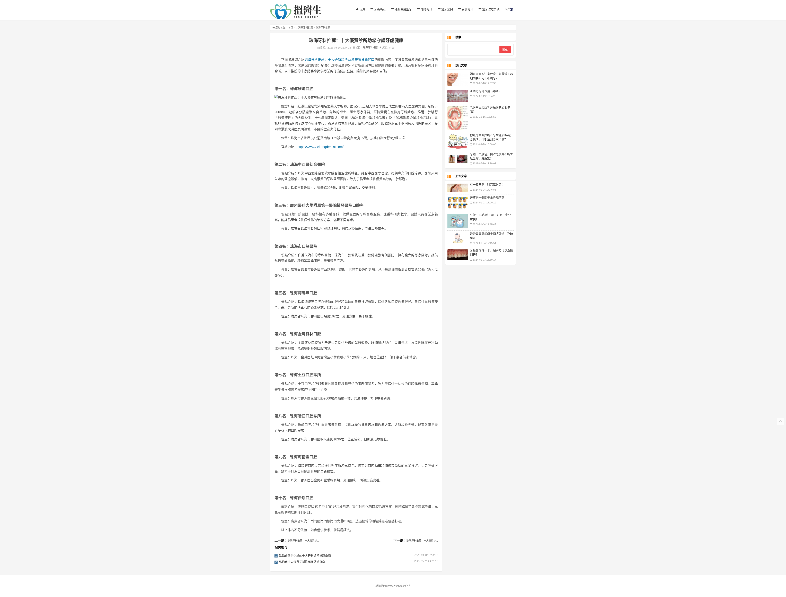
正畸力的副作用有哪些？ (485, 91)
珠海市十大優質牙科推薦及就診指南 (302, 561)
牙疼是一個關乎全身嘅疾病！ (488, 197)
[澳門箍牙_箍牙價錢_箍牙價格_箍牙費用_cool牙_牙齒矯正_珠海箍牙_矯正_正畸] (295, 11)
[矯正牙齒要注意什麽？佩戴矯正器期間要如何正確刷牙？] (457, 79)
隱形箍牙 (426, 9)
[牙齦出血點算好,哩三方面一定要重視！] (457, 221)
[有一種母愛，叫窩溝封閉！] (457, 188)
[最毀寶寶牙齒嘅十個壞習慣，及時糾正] (457, 238)
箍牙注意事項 (490, 9)
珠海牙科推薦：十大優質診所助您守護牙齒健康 (340, 59)
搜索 (505, 50)
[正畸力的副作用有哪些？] (457, 96)
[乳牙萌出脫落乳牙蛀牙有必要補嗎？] (457, 118)
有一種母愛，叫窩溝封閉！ (487, 184)
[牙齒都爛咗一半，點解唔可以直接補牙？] (457, 254)
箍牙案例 (446, 9)
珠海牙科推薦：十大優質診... (303, 540)
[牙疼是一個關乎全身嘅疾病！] (457, 202)
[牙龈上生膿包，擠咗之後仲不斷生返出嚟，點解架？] (457, 158)
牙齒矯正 (379, 9)
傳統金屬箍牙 (403, 9)
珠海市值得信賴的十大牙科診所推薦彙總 (305, 555)
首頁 (362, 9)
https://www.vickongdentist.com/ (320, 147)
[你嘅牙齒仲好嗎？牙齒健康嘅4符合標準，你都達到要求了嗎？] (457, 141)
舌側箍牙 (467, 9)
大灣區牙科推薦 (304, 27)
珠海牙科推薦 (323, 27)
